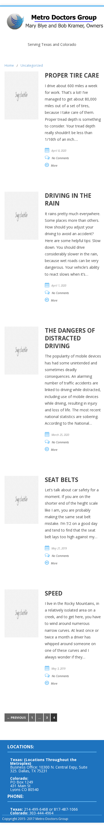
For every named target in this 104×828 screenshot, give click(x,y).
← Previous (16, 718)
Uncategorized (32, 65)
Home (9, 65)
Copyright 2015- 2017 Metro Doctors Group (35, 819)
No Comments (60, 158)
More (54, 165)
